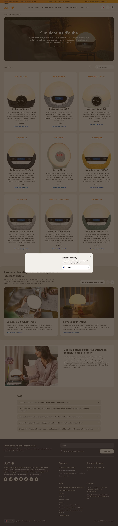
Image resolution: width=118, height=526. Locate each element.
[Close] (90, 256)
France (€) (69, 267)
